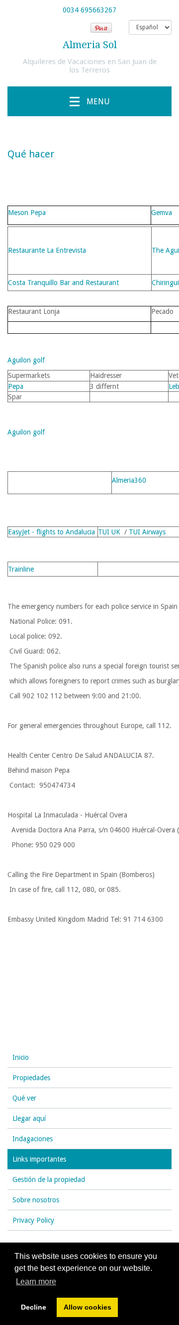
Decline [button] (33, 1307)
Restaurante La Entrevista (47, 250)
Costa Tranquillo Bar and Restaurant (63, 283)
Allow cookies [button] (87, 1307)
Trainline (21, 569)
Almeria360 (129, 480)
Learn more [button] (36, 1281)
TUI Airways (147, 532)
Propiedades (31, 1078)
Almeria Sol (90, 45)
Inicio (20, 1057)
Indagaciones (32, 1139)
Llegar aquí (29, 1118)
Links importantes (39, 1159)
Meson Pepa (27, 213)
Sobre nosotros (35, 1200)
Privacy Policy (33, 1220)
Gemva (161, 213)
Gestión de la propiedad (48, 1179)
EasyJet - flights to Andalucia (51, 532)
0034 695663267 (89, 10)
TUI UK (109, 532)
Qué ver (24, 1098)
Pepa (15, 386)
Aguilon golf (26, 360)
